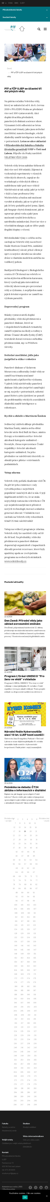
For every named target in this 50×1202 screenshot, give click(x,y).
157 (22, 962)
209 (22, 1015)
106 (28, 909)
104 (15, 909)
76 (31, 880)
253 (22, 1060)
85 (25, 888)
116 (16, 921)
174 (28, 978)
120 (16, 925)
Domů (9, 69)
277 (22, 1084)
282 (28, 1088)
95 (34, 896)
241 (22, 1047)
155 (34, 958)
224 (15, 1031)
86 (31, 888)
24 (25, 835)
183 (34, 986)
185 (22, 990)
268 (15, 1076)
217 (22, 1023)
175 (34, 978)
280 (15, 1088)
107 (35, 909)
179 (34, 982)
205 (21, 1011)
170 (28, 974)
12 (14, 827)
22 (14, 835)
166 (28, 970)
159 (34, 962)
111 (35, 913)
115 (34, 917)
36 (36, 844)
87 (36, 888)
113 (22, 917)
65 (22, 872)
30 (31, 840)
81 (31, 884)
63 (34, 868)
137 (22, 941)
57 (25, 864)
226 (28, 1031)
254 (28, 1060)
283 (35, 1088)
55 (14, 864)
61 (22, 868)
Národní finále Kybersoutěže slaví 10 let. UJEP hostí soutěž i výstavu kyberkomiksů (24, 735)
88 (17, 892)
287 (35, 1092)
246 (28, 1052)
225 (22, 1031)
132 (16, 937)
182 (28, 986)
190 (28, 994)
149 (22, 954)
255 (35, 1060)
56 (20, 864)
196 (15, 1003)
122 (28, 925)
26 (36, 835)
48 (28, 856)
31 (36, 840)
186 (28, 990)
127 (34, 929)
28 (20, 840)
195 (35, 999)
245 (21, 1052)
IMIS (16, 3)
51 (19, 860)
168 (15, 974)
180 (16, 986)
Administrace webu (10, 1187)
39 (25, 848)
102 (28, 905)
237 (22, 1043)
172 (16, 978)
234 (28, 1039)
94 (28, 896)
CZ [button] (3, 3)
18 (19, 831)
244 (15, 1052)
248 (15, 1056)
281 (22, 1088)
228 (15, 1035)
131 (35, 933)
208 (15, 1015)
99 (34, 901)
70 (26, 876)
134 (28, 937)
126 (28, 929)
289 (21, 1096)
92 (17, 896)
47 (22, 856)
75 (25, 880)
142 (28, 945)
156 (15, 962)
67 (34, 872)
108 (16, 913)
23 (19, 835)
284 (15, 1092)
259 (35, 1064)
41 (36, 848)
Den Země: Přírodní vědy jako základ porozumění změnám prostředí (23, 624)
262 (28, 1068)
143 (34, 945)
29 (25, 840)
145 (22, 950)
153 (22, 958)
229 (22, 1035)
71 (31, 876)
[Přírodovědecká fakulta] (10, 28)
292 (15, 1101)
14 (25, 827)
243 (35, 1047)
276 (15, 1084)
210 (29, 1015)
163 (34, 966)
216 (15, 1023)
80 (25, 884)
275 (35, 1080)
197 (22, 1003)
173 (22, 978)
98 (28, 901)
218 (28, 1023)
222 (28, 1027)
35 (31, 844)
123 (34, 925)
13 (20, 827)
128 (16, 933)
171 (35, 974)
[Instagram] (35, 1187)
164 (15, 970)
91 (34, 892)
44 (28, 852)
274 (28, 1080)
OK (25, 1197)
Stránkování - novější (9, 819)
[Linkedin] (41, 1187)
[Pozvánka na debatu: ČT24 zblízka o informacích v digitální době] (25, 770)
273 (22, 1080)
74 (20, 880)
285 (22, 1092)
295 (35, 1101)
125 (22, 929)
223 (35, 1027)
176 (15, 982)
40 (31, 848)
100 (15, 905)
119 (34, 921)
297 (21, 1105)
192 (15, 999)
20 (31, 831)
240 (15, 1047)
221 (22, 1027)
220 (15, 1027)
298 (28, 1105)
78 (14, 884)
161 (22, 966)
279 (35, 1084)
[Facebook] (30, 1187)
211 (35, 1015)
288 (15, 1096)
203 (35, 1007)
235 (35, 1039)
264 (15, 1072)
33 (19, 844)
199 (34, 1003)
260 (15, 1068)
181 (22, 986)
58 (31, 864)
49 (34, 856)
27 (14, 840)
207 (35, 1011)
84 (20, 888)
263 (35, 1068)
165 (22, 970)
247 (35, 1052)
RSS (20, 1187)
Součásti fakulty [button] (9, 17)
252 (15, 1060)
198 (28, 1003)
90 (28, 892)
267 (35, 1072)
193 (22, 999)
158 (28, 962)
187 (34, 990)
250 (28, 1056)
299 (35, 1105)
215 (34, 1019)
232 (15, 1039)
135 (34, 937)
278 (28, 1084)
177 (22, 982)
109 (22, 913)
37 (14, 848)
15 (30, 827)
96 (16, 901)
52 (25, 860)
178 (28, 982)
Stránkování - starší (44, 819)
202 (28, 1007)
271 (35, 1076)
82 (36, 884)
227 (35, 1031)
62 (28, 868)
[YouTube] (46, 1187)
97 (22, 901)
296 (15, 1105)
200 (15, 1007)
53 (31, 860)
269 (22, 1076)
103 (34, 905)
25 (31, 835)
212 (16, 1019)
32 (14, 844)
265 (21, 1072)
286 (28, 1092)
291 (35, 1096)
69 (20, 876)
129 (22, 933)
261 (22, 1068)
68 (14, 876)
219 (34, 1023)
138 (28, 941)
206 (28, 1011)
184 (15, 990)
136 (15, 941)
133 (22, 937)
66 (28, 872)
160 (15, 966)
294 (28, 1101)
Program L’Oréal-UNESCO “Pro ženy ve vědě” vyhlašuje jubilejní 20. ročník (24, 679)
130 (28, 933)
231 (35, 1035)
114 (28, 917)
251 (35, 1056)
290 (28, 1096)
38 (19, 848)
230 (28, 1035)
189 (22, 994)
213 (22, 1019)
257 (22, 1064)
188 (15, 994)
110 (29, 913)
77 (36, 880)
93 (22, 896)
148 (15, 954)
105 (22, 909)
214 (28, 1019)
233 (22, 1039)
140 (15, 945)
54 (36, 860)
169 (22, 974)
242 (28, 1047)
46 (16, 856)
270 (28, 1076)
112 (16, 917)
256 (15, 1064)
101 (22, 905)
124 (15, 929)
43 (22, 852)
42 (17, 852)
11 (35, 823)
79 (20, 884)
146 (28, 950)
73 (14, 880)
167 (35, 970)
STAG (10, 3)
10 (30, 823)
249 (22, 1056)
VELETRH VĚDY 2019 (15, 157)
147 (35, 950)
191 (35, 994)
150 (28, 954)
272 (15, 1080)
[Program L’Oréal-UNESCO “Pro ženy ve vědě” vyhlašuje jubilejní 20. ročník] (25, 659)
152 (16, 958)
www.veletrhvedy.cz (15, 561)
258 (28, 1064)
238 (28, 1043)
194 (28, 999)
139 (34, 941)
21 (36, 831)
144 (15, 950)
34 (25, 844)
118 (28, 921)
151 (35, 954)
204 (15, 1011)
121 (22, 925)
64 (16, 872)
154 (28, 958)
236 (15, 1043)
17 (14, 831)
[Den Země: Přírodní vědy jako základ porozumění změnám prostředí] (25, 603)
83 (14, 888)
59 (36, 864)
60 (17, 868)
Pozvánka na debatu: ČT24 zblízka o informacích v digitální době (25, 790)
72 (36, 876)
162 (28, 966)
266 (28, 1072)
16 (36, 827)
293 (21, 1101)
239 (35, 1043)
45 (34, 852)
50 (14, 860)
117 (22, 921)
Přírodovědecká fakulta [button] (12, 10)
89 (22, 892)
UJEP (22, 3)
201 (22, 1007)
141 (22, 945)
